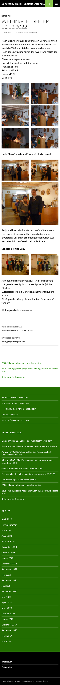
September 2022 (9, 569)
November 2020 (9, 591)
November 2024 (9, 524)
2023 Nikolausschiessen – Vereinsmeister (21, 363)
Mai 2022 (6, 574)
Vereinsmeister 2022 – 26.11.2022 (18, 329)
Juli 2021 (6, 585)
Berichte (6, 16)
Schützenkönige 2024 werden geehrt (19, 479)
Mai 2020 (6, 597)
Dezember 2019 (9, 624)
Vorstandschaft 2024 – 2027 (15, 403)
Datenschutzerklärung (11, 681)
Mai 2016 (6, 641)
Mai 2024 (6, 530)
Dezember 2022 (9, 563)
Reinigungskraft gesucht (13, 340)
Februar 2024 (8, 541)
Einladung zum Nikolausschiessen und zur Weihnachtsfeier (30, 446)
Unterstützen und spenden (15, 420)
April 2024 (7, 536)
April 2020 (7, 602)
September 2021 (9, 580)
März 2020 (7, 608)
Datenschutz (8, 667)
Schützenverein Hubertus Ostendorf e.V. (23, 3)
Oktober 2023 (8, 552)
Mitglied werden (10, 414)
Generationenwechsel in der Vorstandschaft (22, 468)
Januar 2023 (7, 558)
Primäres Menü (56, 3)
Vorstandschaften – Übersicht (20, 409)
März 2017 (7, 635)
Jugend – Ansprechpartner (15, 397)
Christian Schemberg (27, 32)
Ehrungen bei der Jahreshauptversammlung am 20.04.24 (28, 474)
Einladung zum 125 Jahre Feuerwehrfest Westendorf (27, 440)
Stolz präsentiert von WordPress (35, 681)
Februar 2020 (8, 613)
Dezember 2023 (9, 547)
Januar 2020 (7, 619)
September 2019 (9, 630)
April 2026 (7, 519)
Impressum (7, 661)
